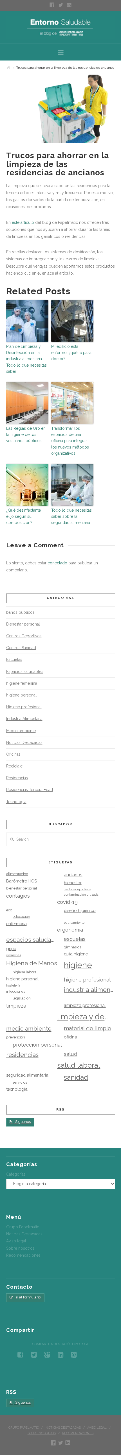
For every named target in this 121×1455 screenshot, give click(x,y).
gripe (11, 948)
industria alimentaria (89, 989)
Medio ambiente (21, 730)
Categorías (16, 1174)
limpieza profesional (85, 1005)
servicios (20, 1082)
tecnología (17, 1089)
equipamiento (74, 922)
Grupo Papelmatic (22, 1227)
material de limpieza (89, 1028)
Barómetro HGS (21, 881)
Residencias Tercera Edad (29, 789)
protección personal (37, 1045)
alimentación (17, 874)
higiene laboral (25, 972)
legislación (22, 998)
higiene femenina (21, 683)
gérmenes (13, 955)
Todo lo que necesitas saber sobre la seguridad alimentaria (71, 516)
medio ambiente (28, 1028)
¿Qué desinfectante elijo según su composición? (23, 516)
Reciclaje (14, 766)
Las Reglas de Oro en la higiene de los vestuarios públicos (26, 434)
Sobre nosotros (20, 1248)
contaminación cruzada (81, 894)
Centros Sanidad (21, 647)
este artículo (23, 222)
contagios (18, 896)
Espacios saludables (24, 671)
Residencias (17, 778)
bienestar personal (21, 888)
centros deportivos (77, 889)
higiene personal (21, 695)
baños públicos (20, 612)
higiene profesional (87, 980)
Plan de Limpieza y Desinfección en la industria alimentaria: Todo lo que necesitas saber (26, 359)
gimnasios (72, 947)
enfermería (16, 923)
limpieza (16, 1006)
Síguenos (22, 1122)
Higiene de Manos (31, 963)
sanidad (76, 1077)
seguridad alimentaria (27, 1075)
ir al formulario (28, 1297)
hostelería (13, 985)
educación (21, 916)
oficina (70, 1037)
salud (70, 1054)
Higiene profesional (24, 707)
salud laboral (78, 1065)
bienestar (73, 882)
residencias (22, 1054)
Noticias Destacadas (24, 742)
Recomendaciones (23, 1255)
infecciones (15, 991)
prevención (15, 1037)
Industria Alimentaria (24, 718)
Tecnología (16, 801)
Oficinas (13, 754)
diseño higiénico (80, 910)
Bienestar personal (23, 624)
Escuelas (14, 659)
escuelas (75, 939)
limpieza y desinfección (82, 1016)
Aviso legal (16, 1241)
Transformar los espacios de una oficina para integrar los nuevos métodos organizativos (70, 441)
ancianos (73, 874)
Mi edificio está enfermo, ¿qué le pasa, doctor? (71, 352)
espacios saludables (31, 939)
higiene (78, 965)
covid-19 (67, 902)
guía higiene (76, 953)
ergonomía (70, 930)
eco (9, 910)
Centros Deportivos (24, 636)
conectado (57, 563)
